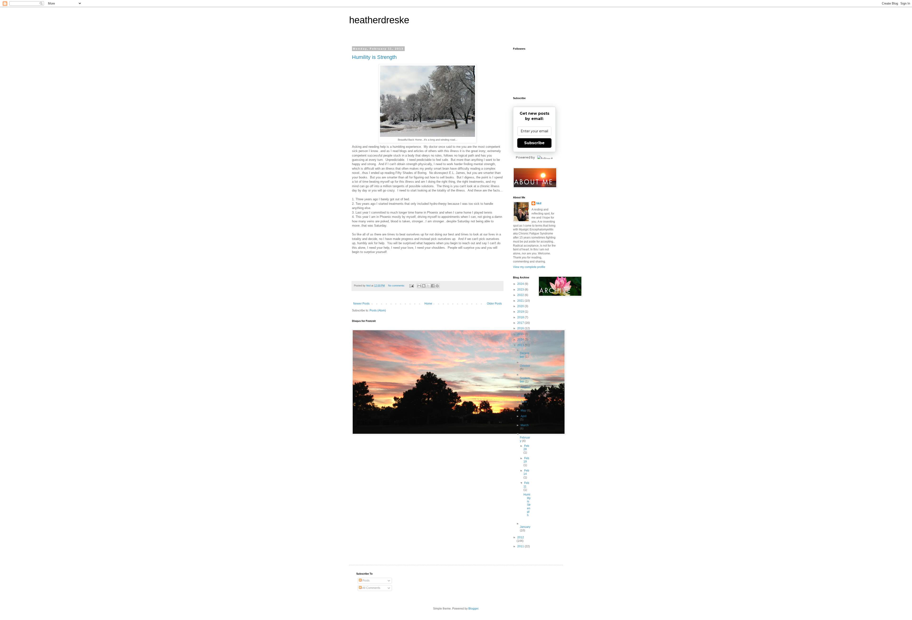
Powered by (525, 157)
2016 (521, 328)
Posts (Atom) (378, 310)
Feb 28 (526, 447)
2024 (521, 284)
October (525, 365)
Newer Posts (361, 303)
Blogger (473, 608)
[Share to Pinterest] (437, 285)
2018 (521, 317)
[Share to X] (428, 285)
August (525, 387)
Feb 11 (526, 484)
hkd (538, 203)
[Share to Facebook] (432, 285)
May (524, 410)
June (524, 401)
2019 (521, 311)
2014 (521, 339)
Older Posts (494, 303)
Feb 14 (526, 472)
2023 (521, 289)
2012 (520, 537)
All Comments (371, 588)
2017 (521, 322)
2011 (521, 546)
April (524, 416)
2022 (521, 295)
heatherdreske (379, 20)
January (525, 527)
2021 (521, 300)
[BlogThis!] (423, 285)
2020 (521, 306)
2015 (521, 334)
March (525, 425)
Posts (366, 580)
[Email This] (419, 285)
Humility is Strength (374, 57)
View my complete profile (529, 267)
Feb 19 (526, 460)
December (524, 355)
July (524, 396)
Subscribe (534, 143)
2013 (521, 345)
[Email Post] (411, 285)
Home (428, 303)
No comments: (397, 285)
